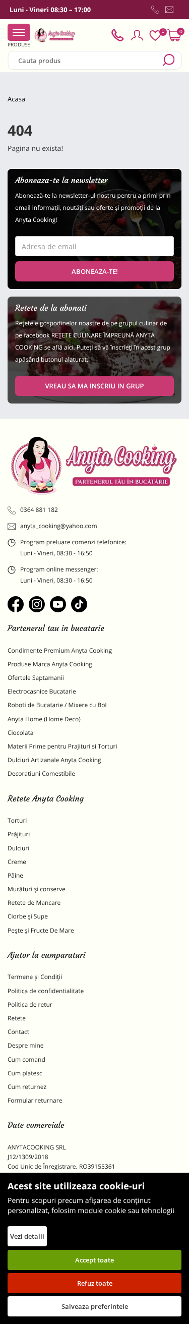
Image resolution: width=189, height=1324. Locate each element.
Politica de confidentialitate (46, 991)
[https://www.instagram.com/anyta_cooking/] (37, 604)
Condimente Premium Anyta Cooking (60, 650)
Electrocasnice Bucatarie (42, 691)
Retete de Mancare (34, 902)
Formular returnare (35, 1100)
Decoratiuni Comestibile (41, 773)
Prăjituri (19, 834)
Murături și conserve (37, 889)
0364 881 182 (39, 509)
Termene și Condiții (35, 976)
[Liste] (155, 35)
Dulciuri (18, 848)
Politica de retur (30, 1004)
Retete (17, 1018)
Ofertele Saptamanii (36, 677)
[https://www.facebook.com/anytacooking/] (16, 604)
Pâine (15, 875)
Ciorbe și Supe (28, 916)
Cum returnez (27, 1086)
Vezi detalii (27, 1236)
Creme (17, 861)
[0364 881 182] (155, 10)
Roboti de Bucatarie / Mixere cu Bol (57, 705)
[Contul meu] (137, 35)
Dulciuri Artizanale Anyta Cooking (54, 760)
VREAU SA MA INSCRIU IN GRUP (94, 385)
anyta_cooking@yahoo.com (58, 526)
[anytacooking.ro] (94, 465)
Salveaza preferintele (94, 1306)
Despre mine (26, 1045)
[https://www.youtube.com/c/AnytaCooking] (58, 604)
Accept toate (94, 1259)
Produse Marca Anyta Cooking (50, 664)
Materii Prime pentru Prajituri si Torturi (62, 746)
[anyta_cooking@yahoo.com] (169, 10)
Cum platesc (25, 1073)
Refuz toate (94, 1283)
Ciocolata (20, 732)
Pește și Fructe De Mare (41, 930)
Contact (18, 1031)
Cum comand (26, 1059)
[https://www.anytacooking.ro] (55, 35)
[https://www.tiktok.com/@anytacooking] (79, 604)
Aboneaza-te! (95, 271)
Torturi (17, 820)
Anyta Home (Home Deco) (44, 719)
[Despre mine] (179, 12)
